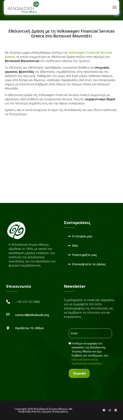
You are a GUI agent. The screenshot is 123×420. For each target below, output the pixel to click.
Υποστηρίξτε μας (84, 255)
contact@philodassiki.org (32, 315)
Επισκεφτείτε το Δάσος (89, 264)
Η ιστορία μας (82, 236)
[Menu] (115, 7)
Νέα (75, 245)
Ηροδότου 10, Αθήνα (29, 328)
